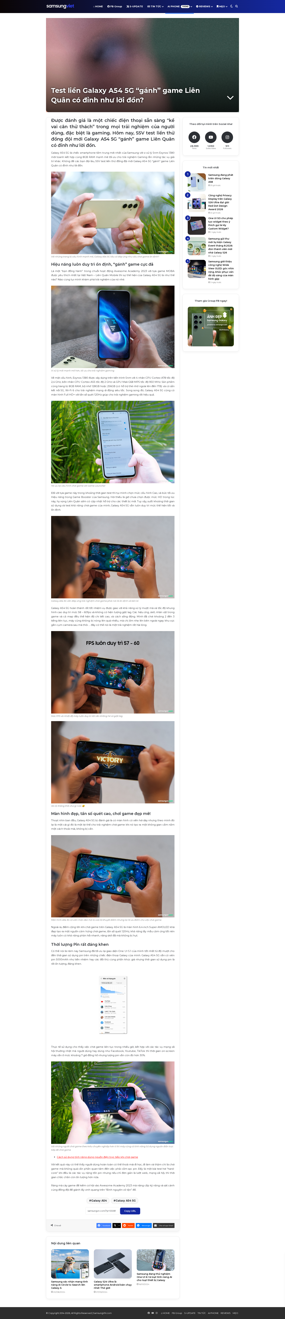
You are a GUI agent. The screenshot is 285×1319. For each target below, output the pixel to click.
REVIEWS (204, 6)
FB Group (116, 6)
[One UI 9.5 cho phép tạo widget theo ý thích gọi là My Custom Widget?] (197, 226)
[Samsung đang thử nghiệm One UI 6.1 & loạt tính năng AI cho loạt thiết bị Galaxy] (155, 1260)
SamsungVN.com (102, 1313)
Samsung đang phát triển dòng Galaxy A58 (220, 178)
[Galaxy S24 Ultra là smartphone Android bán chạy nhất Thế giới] (113, 1263)
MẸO (222, 6)
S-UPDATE (136, 6)
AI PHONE (178, 6)
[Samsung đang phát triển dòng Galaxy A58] (197, 182)
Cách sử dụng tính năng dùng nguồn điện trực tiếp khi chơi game (97, 1157)
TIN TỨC (155, 6)
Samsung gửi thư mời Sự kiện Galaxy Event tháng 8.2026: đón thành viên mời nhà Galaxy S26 (220, 245)
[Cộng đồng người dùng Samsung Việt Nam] (60, 6)
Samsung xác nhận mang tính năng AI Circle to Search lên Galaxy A (69, 1284)
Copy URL (130, 1210)
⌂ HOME (98, 6)
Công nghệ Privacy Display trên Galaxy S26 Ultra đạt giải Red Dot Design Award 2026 (220, 202)
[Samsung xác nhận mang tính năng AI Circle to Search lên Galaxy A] (70, 1263)
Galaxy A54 (99, 1200)
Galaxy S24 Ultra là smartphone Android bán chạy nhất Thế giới (113, 1284)
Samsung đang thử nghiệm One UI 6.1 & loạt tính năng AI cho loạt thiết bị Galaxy (154, 1277)
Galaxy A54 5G (126, 1200)
